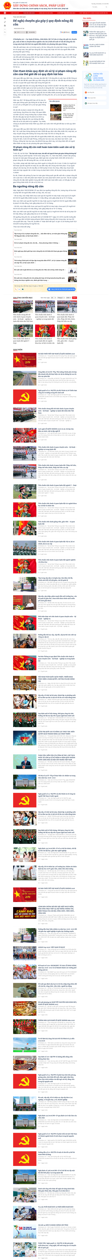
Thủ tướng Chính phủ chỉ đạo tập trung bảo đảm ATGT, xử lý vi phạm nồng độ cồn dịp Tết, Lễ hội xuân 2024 (40, 262)
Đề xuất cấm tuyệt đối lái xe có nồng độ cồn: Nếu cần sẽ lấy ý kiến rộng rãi (39, 270)
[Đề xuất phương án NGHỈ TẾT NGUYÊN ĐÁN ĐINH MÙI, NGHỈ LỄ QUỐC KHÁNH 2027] (24, 1008)
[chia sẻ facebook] (5, 18)
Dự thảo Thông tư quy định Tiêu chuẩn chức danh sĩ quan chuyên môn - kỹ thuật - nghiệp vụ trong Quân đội (56, 659)
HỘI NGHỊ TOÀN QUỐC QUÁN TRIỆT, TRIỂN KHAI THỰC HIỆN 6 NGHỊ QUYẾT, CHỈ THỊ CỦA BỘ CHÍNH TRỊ (56, 679)
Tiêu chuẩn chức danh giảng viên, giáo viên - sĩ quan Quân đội (66, 341)
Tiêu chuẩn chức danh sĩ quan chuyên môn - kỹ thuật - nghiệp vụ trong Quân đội (45, 317)
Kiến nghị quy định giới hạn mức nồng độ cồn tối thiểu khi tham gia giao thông (40, 251)
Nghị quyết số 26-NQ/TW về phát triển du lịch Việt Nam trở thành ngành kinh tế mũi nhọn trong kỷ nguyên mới (57, 1136)
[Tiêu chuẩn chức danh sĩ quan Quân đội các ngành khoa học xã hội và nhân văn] (45, 331)
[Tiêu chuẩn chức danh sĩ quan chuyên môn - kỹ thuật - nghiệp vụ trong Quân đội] (45, 306)
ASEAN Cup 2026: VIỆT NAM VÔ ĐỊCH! (51, 947)
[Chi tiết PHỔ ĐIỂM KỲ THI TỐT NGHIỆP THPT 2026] (85, 63)
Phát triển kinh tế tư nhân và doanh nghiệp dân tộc (94, 13)
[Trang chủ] (7, 6)
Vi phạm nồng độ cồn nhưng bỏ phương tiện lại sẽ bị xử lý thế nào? (69, 107)
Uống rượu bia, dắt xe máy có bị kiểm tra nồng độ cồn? (68, 115)
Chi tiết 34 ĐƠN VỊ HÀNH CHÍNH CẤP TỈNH (53, 1225)
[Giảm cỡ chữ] (5, 35)
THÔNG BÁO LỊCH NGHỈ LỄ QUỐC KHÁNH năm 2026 (56, 1020)
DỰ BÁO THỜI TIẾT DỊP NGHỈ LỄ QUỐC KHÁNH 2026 (56, 354)
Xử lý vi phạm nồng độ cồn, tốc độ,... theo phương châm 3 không (36, 243)
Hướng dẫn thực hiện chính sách (66, 13)
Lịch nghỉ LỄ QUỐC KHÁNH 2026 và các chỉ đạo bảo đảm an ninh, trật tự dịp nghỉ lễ (97, 24)
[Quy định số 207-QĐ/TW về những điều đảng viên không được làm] (24, 1063)
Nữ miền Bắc (32, 32)
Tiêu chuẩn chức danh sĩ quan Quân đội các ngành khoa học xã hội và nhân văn (45, 341)
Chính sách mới (15, 13)
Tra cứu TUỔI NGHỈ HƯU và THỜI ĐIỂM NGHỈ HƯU (55, 1207)
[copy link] (5, 22)
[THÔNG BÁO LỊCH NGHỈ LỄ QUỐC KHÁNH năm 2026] (24, 1026)
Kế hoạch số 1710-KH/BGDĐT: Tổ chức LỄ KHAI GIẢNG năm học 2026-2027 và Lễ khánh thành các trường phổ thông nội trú (57, 968)
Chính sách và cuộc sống (46, 13)
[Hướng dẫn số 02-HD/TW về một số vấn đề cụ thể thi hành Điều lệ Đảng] (24, 1158)
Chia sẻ (74, 32)
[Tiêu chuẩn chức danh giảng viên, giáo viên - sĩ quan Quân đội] (67, 331)
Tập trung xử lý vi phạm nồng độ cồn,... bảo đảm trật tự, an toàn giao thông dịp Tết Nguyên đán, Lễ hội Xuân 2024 (40, 235)
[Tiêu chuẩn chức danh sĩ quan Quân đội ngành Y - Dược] (23, 331)
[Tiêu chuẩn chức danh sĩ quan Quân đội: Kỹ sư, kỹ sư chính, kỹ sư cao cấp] (24, 548)
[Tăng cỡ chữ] (5, 29)
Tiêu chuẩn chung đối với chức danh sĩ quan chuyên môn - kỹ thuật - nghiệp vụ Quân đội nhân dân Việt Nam (23, 318)
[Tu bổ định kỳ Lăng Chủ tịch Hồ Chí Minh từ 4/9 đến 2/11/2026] (24, 1045)
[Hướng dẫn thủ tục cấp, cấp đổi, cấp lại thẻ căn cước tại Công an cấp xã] (24, 641)
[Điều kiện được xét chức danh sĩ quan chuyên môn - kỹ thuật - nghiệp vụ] (24, 623)
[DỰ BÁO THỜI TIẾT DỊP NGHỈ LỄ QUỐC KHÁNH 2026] (24, 360)
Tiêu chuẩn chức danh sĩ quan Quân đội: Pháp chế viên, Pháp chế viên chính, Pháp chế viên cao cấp (66, 318)
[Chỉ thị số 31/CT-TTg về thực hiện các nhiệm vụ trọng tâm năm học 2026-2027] (24, 782)
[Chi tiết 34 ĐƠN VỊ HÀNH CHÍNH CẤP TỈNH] (85, 46)
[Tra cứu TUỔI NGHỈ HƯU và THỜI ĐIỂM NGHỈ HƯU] (85, 54)
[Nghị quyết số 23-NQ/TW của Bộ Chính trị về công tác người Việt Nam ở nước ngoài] (24, 800)
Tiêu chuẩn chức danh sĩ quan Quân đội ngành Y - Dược (21, 341)
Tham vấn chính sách (29, 13)
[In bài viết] (5, 25)
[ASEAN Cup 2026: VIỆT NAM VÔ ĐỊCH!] (24, 953)
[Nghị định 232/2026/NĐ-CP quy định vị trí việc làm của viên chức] (24, 1122)
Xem (74, 298)
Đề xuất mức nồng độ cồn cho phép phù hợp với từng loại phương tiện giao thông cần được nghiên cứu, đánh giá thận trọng (39, 279)
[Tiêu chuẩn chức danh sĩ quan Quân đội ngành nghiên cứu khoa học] (24, 566)
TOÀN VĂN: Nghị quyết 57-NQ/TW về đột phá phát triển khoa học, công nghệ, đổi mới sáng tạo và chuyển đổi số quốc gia (98, 35)
